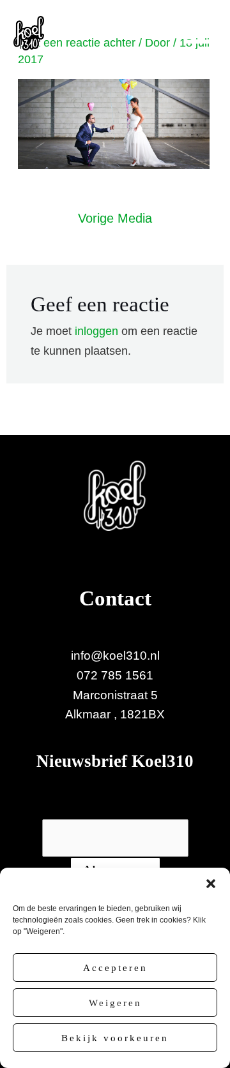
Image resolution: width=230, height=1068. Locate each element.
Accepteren (115, 968)
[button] (210, 883)
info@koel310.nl (115, 655)
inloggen (96, 331)
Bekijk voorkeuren (115, 1038)
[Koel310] (29, 33)
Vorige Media (115, 218)
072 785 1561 (115, 675)
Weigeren (115, 1003)
